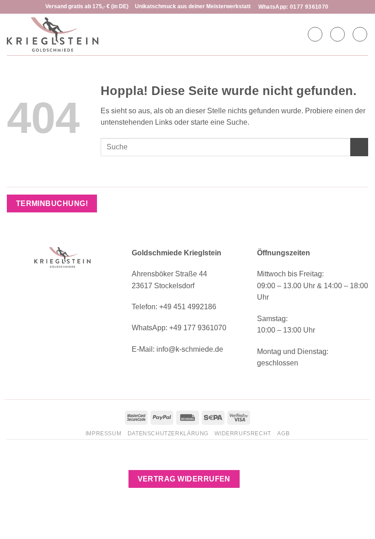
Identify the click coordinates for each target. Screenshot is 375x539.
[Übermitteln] (359, 147)
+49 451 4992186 (187, 307)
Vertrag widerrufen (184, 479)
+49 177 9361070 (197, 328)
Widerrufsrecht (242, 433)
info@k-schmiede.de (189, 349)
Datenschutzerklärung (168, 433)
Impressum (104, 433)
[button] (337, 34)
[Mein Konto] (315, 34)
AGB (283, 433)
